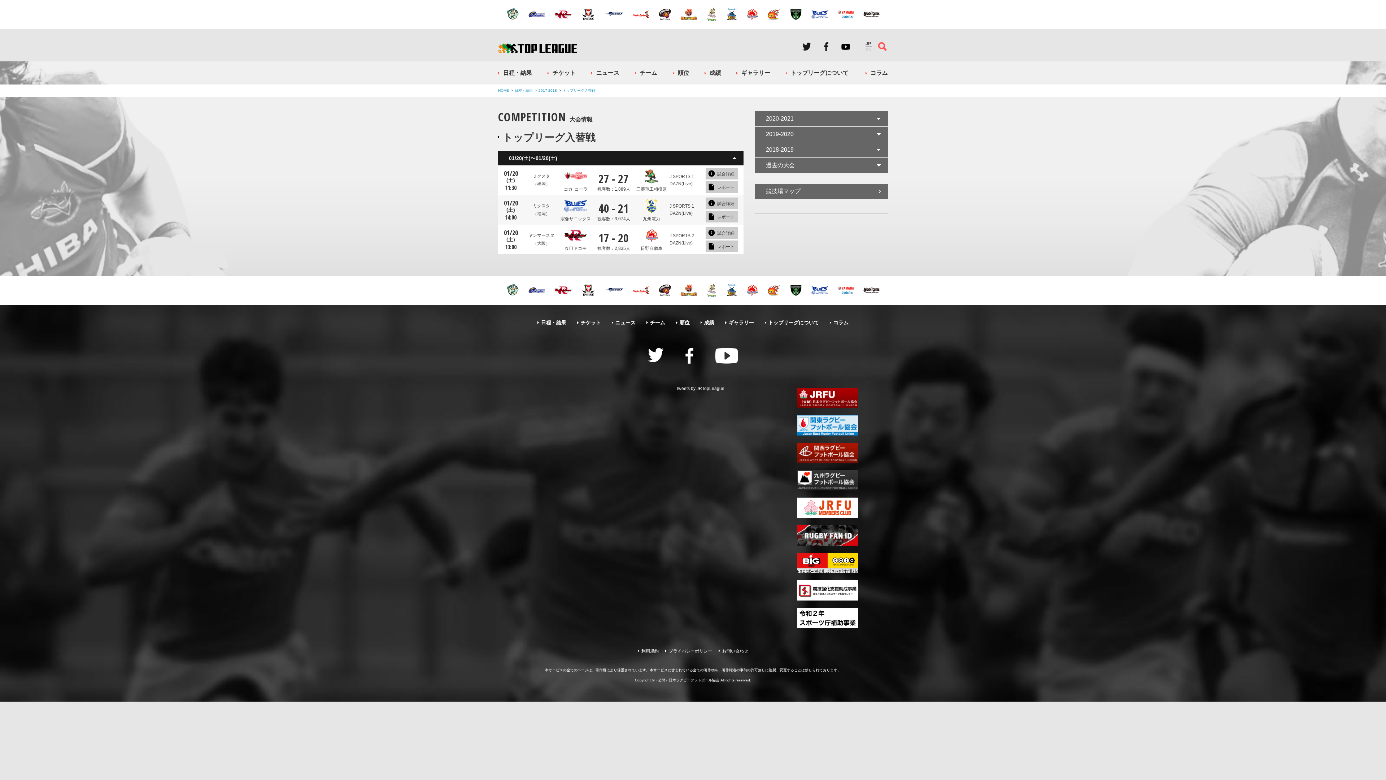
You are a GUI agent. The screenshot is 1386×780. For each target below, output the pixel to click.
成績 (715, 73)
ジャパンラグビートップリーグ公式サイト (537, 48)
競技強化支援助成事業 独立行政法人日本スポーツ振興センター (827, 590)
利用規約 (650, 651)
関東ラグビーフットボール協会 (827, 425)
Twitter (806, 46)
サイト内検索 (882, 46)
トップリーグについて (820, 73)
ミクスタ (541, 180)
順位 (683, 73)
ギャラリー (755, 73)
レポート (726, 187)
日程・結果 (517, 73)
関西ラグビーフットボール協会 (827, 453)
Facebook (826, 46)
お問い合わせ (735, 651)
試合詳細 (726, 174)
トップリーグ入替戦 (579, 90)
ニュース (607, 73)
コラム (879, 73)
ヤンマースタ (541, 239)
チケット (564, 73)
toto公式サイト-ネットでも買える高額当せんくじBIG (827, 563)
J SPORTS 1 (682, 176)
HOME (503, 90)
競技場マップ (783, 191)
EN (869, 49)
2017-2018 (548, 90)
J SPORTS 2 (682, 235)
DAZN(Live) (681, 183)
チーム (648, 73)
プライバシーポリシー (690, 651)
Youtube (845, 46)
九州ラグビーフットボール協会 (827, 480)
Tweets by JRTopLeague (700, 388)
